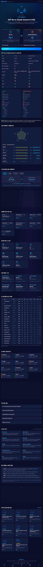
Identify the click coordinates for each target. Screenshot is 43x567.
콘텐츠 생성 (21, 174)
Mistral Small (6, 343)
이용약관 (28, 563)
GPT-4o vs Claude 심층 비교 (24, 121)
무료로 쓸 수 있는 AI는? (6, 422)
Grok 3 (5, 323)
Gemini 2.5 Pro (6, 312)
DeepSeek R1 (6, 307)
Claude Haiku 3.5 (7, 338)
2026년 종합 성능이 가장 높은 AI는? (8, 414)
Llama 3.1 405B (7, 316)
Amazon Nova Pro (7, 336)
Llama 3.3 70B (6, 329)
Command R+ (6, 332)
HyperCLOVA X (6, 340)
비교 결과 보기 (6, 48)
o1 (4, 303)
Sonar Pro (6, 325)
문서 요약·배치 (15, 174)
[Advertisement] (21, 199)
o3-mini (5, 314)
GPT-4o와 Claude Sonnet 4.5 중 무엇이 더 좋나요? (11, 406)
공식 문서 (4, 116)
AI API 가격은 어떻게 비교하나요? (8, 410)
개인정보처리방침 (22, 563)
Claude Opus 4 (6, 301)
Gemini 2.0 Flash (7, 334)
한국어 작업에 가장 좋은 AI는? (7, 418)
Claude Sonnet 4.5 (7, 305)
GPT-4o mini (6, 327)
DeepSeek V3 (6, 318)
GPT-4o (5, 310)
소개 (14, 563)
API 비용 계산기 (29, 185)
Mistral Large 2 (7, 321)
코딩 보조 (9, 174)
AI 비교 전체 (39, 507)
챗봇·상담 (4, 174)
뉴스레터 (17, 563)
